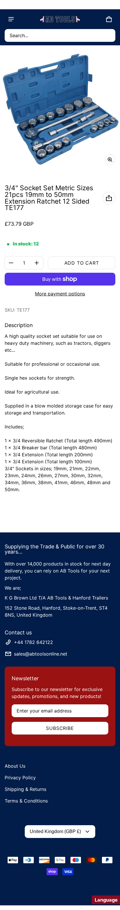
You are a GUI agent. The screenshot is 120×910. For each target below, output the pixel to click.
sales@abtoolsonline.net (40, 654)
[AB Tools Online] (60, 19)
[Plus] (36, 262)
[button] (60, 35)
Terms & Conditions (26, 801)
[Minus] (11, 262)
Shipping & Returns (25, 789)
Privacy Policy (20, 777)
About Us (15, 766)
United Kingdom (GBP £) (55, 831)
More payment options (60, 294)
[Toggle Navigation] (11, 19)
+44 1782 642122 (33, 642)
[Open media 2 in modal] (60, 110)
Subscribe (60, 728)
